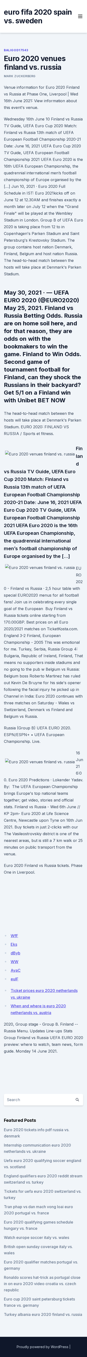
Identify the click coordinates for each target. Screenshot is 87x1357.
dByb (15, 953)
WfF (14, 935)
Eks (14, 944)
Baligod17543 (16, 50)
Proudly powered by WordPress (42, 1347)
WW (14, 961)
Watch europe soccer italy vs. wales (36, 1237)
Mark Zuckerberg (20, 76)
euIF (14, 979)
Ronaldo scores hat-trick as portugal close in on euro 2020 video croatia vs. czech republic (42, 1283)
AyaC (16, 970)
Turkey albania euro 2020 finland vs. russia (43, 1314)
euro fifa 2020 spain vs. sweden (38, 16)
